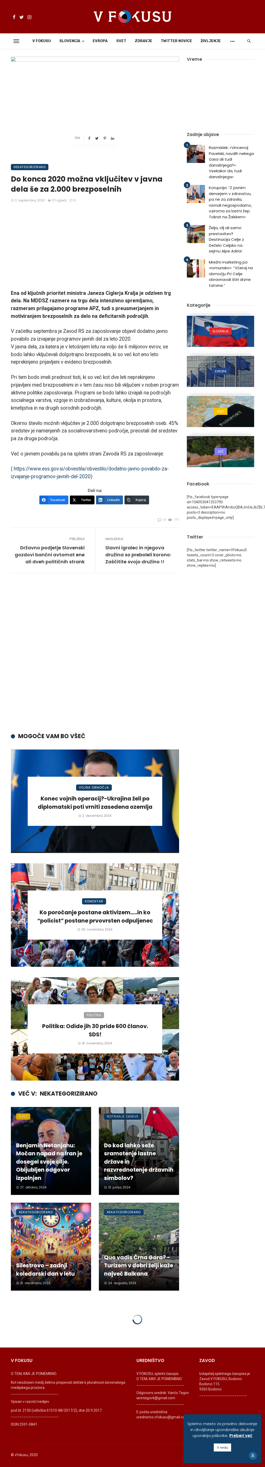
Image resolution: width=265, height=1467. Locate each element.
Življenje (211, 41)
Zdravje (143, 41)
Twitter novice (176, 41)
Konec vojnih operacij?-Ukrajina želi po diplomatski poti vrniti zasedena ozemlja (95, 803)
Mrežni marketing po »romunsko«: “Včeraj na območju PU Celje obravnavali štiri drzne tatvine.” (231, 273)
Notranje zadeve (122, 1116)
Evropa (100, 41)
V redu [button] (222, 1447)
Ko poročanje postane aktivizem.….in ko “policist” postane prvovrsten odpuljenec (95, 916)
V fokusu (41, 41)
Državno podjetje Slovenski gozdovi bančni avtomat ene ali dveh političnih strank (50, 554)
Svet (121, 41)
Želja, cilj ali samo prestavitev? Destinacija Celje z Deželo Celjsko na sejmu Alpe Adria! (226, 239)
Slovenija (69, 41)
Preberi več (240, 1435)
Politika (94, 1015)
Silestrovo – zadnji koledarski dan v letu (45, 1269)
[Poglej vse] (220, 331)
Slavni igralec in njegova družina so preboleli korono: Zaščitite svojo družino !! (138, 554)
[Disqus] (95, 657)
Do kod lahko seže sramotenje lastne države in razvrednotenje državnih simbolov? (138, 1162)
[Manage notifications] (253, 1455)
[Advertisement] (95, 247)
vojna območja (94, 787)
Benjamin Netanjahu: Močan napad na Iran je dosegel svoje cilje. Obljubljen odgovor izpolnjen (49, 1162)
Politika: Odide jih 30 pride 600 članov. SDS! (95, 1030)
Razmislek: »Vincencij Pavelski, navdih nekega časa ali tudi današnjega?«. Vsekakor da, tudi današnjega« (231, 162)
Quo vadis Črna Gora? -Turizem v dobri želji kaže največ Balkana (138, 1265)
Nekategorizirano (30, 167)
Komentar (94, 901)
